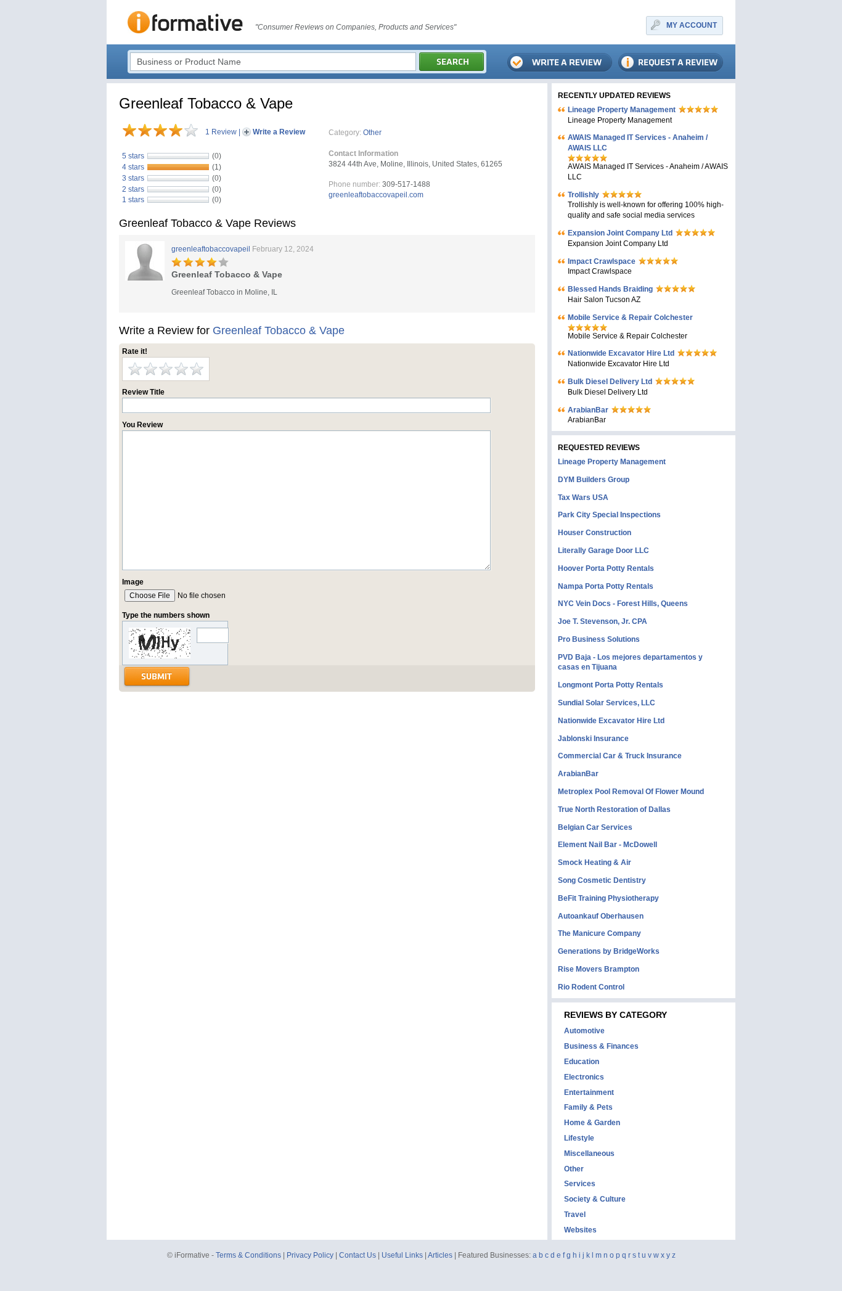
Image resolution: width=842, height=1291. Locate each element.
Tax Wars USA (583, 497)
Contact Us (357, 1255)
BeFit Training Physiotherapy (608, 898)
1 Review (221, 132)
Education (581, 1061)
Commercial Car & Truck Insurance (620, 756)
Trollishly (583, 195)
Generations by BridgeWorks (609, 951)
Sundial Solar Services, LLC (606, 703)
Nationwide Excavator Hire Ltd (621, 353)
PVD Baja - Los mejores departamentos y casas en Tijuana (630, 662)
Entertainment (589, 1092)
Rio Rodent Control (591, 987)
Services (579, 1183)
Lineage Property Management (622, 109)
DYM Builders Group (593, 479)
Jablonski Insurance (593, 738)
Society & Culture (595, 1199)
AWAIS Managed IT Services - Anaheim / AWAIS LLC (638, 142)
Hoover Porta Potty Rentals (606, 568)
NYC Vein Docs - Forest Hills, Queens (623, 603)
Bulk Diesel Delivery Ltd (610, 381)
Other (372, 132)
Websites (580, 1230)
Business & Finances (601, 1046)
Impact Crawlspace (602, 261)
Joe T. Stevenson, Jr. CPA (602, 621)
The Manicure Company (599, 933)
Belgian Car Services (595, 827)
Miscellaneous (589, 1153)
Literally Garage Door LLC (603, 550)
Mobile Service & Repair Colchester (630, 317)
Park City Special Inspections (609, 514)
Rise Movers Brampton (598, 969)
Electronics (584, 1077)
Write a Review (279, 132)
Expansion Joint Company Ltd (620, 233)
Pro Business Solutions (599, 639)
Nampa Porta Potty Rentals (605, 586)
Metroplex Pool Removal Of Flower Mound (631, 791)
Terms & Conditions (248, 1255)
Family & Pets (588, 1107)
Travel (575, 1214)
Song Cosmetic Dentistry (602, 880)
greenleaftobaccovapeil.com (376, 195)
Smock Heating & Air (594, 862)
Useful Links (402, 1255)
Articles (440, 1255)
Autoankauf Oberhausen (601, 916)
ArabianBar (588, 410)
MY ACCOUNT (691, 25)
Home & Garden (592, 1122)
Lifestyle (579, 1138)
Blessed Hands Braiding (610, 289)
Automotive (584, 1031)
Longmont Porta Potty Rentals (610, 685)
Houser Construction (594, 532)
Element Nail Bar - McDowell (607, 844)
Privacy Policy (310, 1255)
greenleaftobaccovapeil (210, 249)
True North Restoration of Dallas (614, 809)
